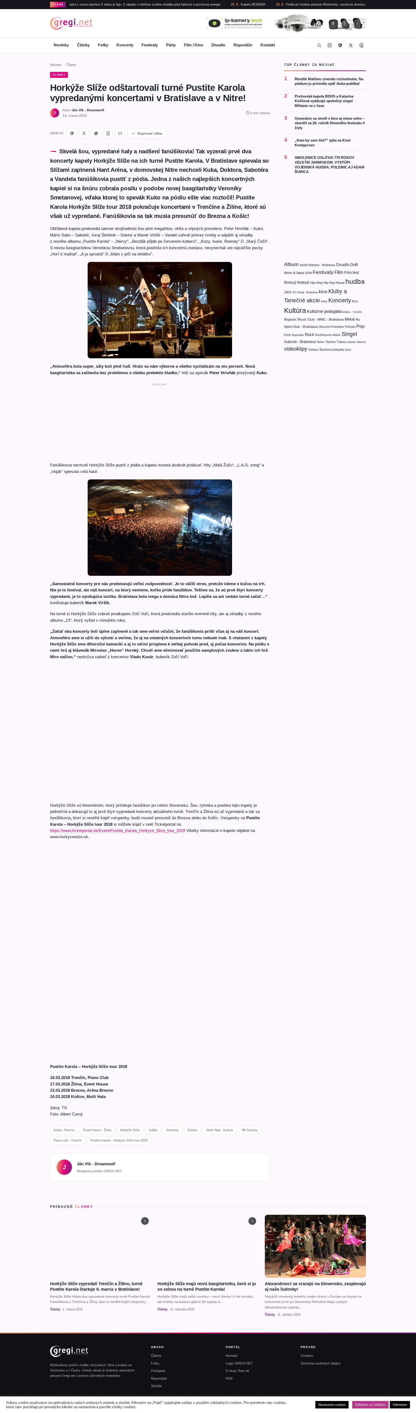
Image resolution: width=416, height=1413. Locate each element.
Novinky (61, 45)
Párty (171, 45)
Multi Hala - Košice (219, 1130)
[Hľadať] (319, 45)
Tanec (321, 342)
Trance (341, 342)
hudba (153, 1130)
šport (348, 349)
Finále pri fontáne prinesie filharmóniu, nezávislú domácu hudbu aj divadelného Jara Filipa (310, 4)
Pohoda (350, 326)
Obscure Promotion (331, 326)
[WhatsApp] (96, 133)
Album (291, 264)
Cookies (307, 1355)
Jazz (288, 292)
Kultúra (192, 1130)
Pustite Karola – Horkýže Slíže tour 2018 (119, 1140)
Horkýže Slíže (130, 1130)
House (340, 283)
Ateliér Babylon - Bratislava (317, 265)
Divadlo (218, 45)
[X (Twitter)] (350, 45)
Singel (349, 334)
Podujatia (158, 1371)
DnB (354, 264)
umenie (351, 342)
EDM (308, 272)
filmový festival (296, 282)
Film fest (351, 273)
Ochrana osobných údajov (321, 1363)
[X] (84, 133)
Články (83, 45)
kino (323, 291)
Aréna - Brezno (63, 1130)
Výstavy (313, 349)
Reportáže (243, 45)
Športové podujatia (331, 349)
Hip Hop (329, 283)
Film (338, 272)
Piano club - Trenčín (67, 1140)
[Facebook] (340, 45)
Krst (355, 301)
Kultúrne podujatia (324, 311)
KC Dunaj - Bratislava (305, 292)
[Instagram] (329, 45)
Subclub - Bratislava (300, 342)
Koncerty (125, 45)
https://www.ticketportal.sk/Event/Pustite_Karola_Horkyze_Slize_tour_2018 (117, 830)
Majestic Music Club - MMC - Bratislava (314, 319)
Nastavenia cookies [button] (332, 1405)
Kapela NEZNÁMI (215, 4)
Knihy (324, 301)
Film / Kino (193, 45)
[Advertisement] (160, 421)
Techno (330, 342)
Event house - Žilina (97, 1130)
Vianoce (361, 342)
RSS (229, 1378)
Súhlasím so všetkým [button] (370, 1405)
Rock (309, 334)
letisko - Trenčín (352, 311)
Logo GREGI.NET (239, 1363)
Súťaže (156, 1386)
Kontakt (267, 45)
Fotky (103, 45)
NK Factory (250, 1130)
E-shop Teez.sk (237, 1371)
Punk (287, 335)
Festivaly (150, 45)
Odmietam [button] (400, 1405)
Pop (360, 326)
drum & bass (294, 273)
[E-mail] (120, 133)
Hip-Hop (316, 283)
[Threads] (361, 45)
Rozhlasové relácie (328, 335)
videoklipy (295, 349)
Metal (350, 319)
